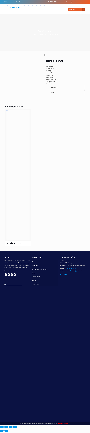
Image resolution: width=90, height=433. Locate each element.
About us (35, 265)
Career (34, 280)
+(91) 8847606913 (70, 269)
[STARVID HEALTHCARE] (13, 9)
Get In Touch (36, 284)
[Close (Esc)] (15, 427)
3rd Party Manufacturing (39, 269)
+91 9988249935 (52, 2)
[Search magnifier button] (83, 9)
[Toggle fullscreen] (6, 427)
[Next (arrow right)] (6, 431)
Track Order (36, 277)
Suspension (42, 35)
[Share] (10, 427)
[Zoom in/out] (2, 427)
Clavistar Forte (14, 243)
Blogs (34, 273)
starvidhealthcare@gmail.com (69, 2)
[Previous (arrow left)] (2, 431)
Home (34, 35)
